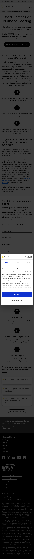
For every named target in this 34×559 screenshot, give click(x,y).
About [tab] (28, 262)
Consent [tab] (6, 262)
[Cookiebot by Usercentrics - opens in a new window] (24, 257)
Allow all (17, 294)
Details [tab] (17, 262)
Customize (15, 300)
